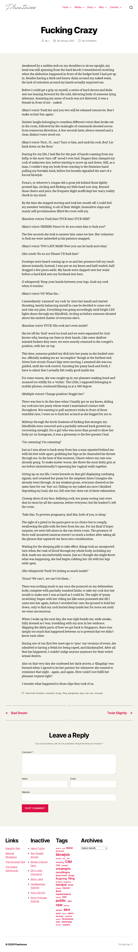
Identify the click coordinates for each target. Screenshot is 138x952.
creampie (49, 693)
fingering (61, 878)
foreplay (59, 882)
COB (58, 865)
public (61, 900)
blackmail (30, 693)
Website (26, 792)
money (58, 897)
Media (78, 7)
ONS (64, 897)
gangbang (73, 693)
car (68, 858)
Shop (90, 7)
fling (65, 693)
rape (82, 693)
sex (91, 693)
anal (63, 848)
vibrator (58, 925)
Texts (65, 7)
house (58, 888)
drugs (58, 693)
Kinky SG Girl (38, 892)
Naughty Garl (12, 848)
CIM (68, 862)
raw (87, 693)
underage (67, 921)
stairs (71, 913)
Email (73, 779)
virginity (66, 924)
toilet (58, 922)
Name (25, 779)
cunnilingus (63, 872)
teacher (58, 919)
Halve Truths (38, 848)
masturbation (63, 894)
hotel (70, 885)
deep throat (61, 875)
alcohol (58, 848)
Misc (101, 7)
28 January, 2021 (65, 40)
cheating (60, 862)
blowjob (40, 693)
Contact (114, 7)
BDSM (69, 848)
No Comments (89, 40)
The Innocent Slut (15, 862)
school (66, 906)
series (59, 910)
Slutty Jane (37, 879)
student (68, 916)
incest (66, 887)
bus (64, 858)
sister (58, 913)
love (58, 891)
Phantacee (21, 944)
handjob (61, 884)
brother (58, 858)
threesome (67, 919)
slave (64, 913)
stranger (98, 693)
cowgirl (64, 865)
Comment (27, 752)
